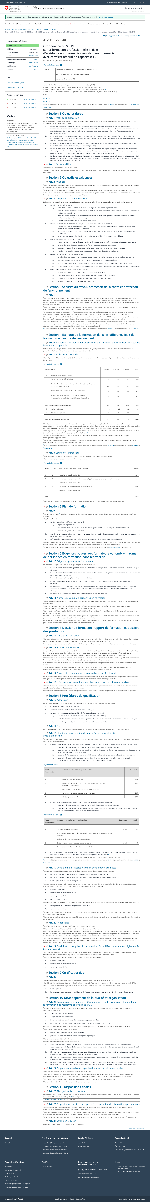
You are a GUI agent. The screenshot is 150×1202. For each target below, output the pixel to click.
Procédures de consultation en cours (54, 1149)
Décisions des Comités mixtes (88, 1177)
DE (131, 2)
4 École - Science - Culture (38, 29)
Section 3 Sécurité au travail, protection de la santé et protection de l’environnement (90, 288)
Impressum (141, 1199)
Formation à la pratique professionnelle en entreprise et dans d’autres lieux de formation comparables (91, 344)
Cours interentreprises (64, 452)
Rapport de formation (64, 647)
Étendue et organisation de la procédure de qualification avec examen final (80, 734)
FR (134, 2)
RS (47, 98)
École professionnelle (63, 354)
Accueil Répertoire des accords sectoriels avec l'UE (92, 1170)
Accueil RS (8, 1166)
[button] (22, 24)
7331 (63, 1099)
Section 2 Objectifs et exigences (70, 177)
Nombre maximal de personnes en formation (77, 597)
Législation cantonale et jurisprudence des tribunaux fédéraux (130, 1167)
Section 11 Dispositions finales (70, 1087)
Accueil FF (81, 1143)
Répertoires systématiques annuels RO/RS (129, 1149)
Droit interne (9, 1173)
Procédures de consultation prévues (54, 1146)
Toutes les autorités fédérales (15, 2)
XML (29, 100)
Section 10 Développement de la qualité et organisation (87, 998)
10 (108, 854)
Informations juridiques (127, 1199)
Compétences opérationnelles (68, 198)
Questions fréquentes (112, 2)
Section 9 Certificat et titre (66, 972)
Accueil (7, 29)
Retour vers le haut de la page (135, 1128)
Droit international (11, 1177)
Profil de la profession (64, 117)
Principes (57, 181)
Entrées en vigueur (11, 1180)
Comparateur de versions (15, 87)
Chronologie (33, 63)
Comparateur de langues (15, 83)
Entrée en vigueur (62, 1120)
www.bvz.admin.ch (114, 547)
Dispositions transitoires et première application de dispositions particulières (94, 1104)
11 (71, 1096)
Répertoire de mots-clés (13, 1170)
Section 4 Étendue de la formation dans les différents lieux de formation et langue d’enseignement (88, 336)
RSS (20, 1199)
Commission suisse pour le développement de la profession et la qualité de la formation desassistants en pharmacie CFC (90, 1003)
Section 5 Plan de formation (68, 506)
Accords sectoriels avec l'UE (87, 1173)
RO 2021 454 (33, 56)
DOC (36, 100)
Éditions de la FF (84, 1146)
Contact (124, 2)
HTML (25, 100)
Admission (58, 699)
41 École (53, 29)
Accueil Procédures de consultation (54, 1143)
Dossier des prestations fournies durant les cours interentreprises (89, 682)
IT (136, 2)
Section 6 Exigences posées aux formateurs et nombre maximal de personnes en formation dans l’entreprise (90, 555)
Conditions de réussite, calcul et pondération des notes (82, 867)
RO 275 (49, 1099)
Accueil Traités (47, 1166)
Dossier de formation (64, 635)
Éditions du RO (120, 1146)
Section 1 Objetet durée (66, 113)
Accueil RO (118, 1143)
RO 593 (135, 445)
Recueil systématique (105, 17)
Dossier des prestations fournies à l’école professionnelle (83, 673)
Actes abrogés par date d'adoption (17, 1187)
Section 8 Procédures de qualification (74, 696)
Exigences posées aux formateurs (71, 561)
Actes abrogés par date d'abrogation (17, 1183)
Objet (56, 725)
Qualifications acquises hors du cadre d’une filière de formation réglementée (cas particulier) (91, 947)
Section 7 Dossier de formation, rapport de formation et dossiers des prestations (91, 629)
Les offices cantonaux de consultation (128, 1171)
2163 (56, 1099)
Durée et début (60, 164)
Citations (35, 69)
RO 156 (135, 104)
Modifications (33, 66)
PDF (32, 100)
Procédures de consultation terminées (55, 1153)
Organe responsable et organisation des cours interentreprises (86, 1068)
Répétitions (59, 922)
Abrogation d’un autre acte (67, 1091)
